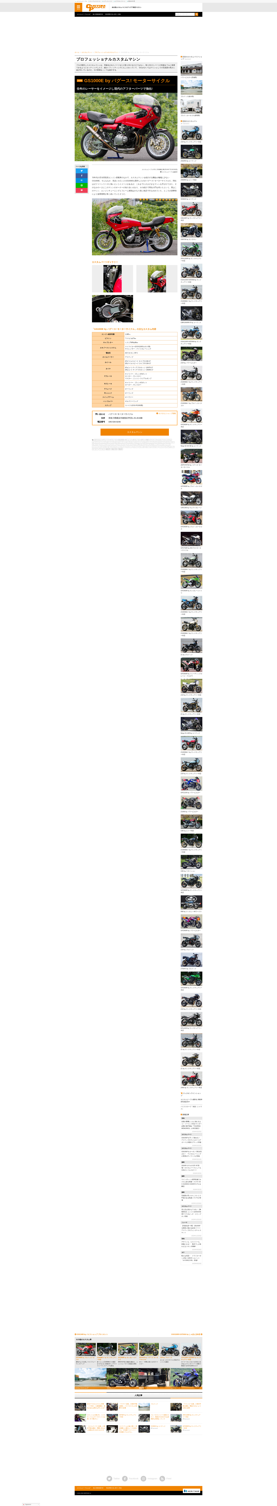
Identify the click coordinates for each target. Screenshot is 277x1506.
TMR (147, 440)
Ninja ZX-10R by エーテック (190, 733)
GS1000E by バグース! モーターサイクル (127, 80)
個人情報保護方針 (98, 14)
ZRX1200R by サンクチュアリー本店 (191, 260)
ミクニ (161, 447)
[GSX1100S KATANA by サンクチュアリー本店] (191, 271)
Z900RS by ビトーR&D (188, 180)
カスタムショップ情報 (167, 413)
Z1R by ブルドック (187, 949)
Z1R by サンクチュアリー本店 (191, 142)
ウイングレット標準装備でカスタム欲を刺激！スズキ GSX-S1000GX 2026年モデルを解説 (191, 1183)
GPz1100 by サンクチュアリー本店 (191, 1029)
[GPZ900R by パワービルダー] (191, 921)
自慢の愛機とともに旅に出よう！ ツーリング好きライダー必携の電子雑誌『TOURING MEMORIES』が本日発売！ (191, 1125)
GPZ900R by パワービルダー (191, 930)
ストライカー (122, 444)
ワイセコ (102, 449)
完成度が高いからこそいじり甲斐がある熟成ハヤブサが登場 (191, 1198)
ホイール (148, 447)
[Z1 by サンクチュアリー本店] (191, 705)
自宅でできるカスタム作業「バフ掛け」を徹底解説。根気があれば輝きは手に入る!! (96, 1406)
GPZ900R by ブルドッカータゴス (191, 487)
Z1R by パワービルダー (189, 363)
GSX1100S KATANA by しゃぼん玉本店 (186, 1334)
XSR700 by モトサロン (188, 239)
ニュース (184, 1222)
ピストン (129, 447)
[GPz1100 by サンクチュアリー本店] (191, 1019)
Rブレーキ (136, 440)
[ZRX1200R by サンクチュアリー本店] (191, 249)
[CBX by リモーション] (191, 862)
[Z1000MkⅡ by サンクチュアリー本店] (191, 292)
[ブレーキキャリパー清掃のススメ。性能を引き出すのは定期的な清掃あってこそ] (144, 1418)
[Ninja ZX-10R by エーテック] (191, 724)
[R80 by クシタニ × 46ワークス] (191, 902)
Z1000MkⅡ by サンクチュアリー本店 (191, 302)
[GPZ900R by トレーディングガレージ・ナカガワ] (191, 665)
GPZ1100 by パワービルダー (190, 792)
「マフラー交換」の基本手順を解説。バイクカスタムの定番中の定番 (128, 1406)
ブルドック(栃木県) (187, 96)
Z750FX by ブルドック (188, 969)
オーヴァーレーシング (99, 442)
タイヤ (143, 444)
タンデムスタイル (95, 1)
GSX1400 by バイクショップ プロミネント (92, 1334)
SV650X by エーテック (188, 199)
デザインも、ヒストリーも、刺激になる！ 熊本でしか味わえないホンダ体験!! (191, 1244)
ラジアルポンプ (169, 447)
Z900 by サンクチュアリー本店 (191, 1087)
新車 (183, 1162)
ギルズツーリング (148, 442)
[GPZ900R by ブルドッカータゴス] (191, 477)
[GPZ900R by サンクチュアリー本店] (191, 415)
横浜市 (108, 449)
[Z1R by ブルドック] (191, 940)
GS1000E (121, 440)
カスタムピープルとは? (84, 14)
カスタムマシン (86, 52)
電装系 (120, 449)
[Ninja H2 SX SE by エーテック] (191, 437)
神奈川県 (114, 449)
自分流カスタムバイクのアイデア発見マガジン (126, 7)
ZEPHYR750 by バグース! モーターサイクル (191, 466)
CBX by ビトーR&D (187, 831)
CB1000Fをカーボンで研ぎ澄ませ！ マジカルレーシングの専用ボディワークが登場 (191, 1154)
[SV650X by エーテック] (191, 190)
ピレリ (135, 447)
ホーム (77, 52)
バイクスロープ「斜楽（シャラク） (191, 1108)
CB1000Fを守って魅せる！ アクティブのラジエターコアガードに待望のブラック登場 (191, 1140)
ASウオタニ (97, 440)
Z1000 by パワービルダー (189, 811)
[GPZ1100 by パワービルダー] (191, 783)
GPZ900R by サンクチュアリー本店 (191, 426)
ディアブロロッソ (151, 444)
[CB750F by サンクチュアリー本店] (112, 1418)
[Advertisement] (138, 35)
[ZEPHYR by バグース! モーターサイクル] (149, 1349)
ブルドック (154, 1404)
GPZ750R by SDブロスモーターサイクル (191, 549)
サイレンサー (170, 442)
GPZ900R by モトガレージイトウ (191, 592)
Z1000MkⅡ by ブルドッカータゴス (191, 404)
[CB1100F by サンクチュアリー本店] (191, 209)
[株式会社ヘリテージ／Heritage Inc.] (191, 1491)
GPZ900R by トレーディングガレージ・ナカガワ (191, 675)
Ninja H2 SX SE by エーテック (191, 446)
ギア (183, 1252)
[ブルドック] (144, 1407)
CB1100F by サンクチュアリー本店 (191, 219)
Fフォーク (106, 440)
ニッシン (95, 447)
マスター (155, 447)
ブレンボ (141, 447)
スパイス (130, 444)
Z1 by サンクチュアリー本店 (190, 714)
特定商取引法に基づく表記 (113, 14)
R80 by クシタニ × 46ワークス (191, 911)
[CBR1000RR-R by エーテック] (191, 313)
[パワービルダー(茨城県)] (191, 68)
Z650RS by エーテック (188, 161)
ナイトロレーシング (164, 444)
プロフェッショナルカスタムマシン (106, 52)
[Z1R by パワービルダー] (191, 354)
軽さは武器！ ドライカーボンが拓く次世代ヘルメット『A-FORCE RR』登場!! (191, 1258)
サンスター (96, 444)
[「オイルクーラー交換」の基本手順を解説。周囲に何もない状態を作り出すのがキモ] (80, 1429)
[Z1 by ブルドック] (191, 645)
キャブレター (130, 442)
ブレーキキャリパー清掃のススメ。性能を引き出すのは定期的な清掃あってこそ (160, 1417)
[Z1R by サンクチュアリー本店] (191, 133)
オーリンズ (110, 442)
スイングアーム (105, 444)
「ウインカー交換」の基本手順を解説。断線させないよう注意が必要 (192, 1406)
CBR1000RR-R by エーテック (191, 322)
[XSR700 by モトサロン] (191, 230)
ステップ (114, 444)
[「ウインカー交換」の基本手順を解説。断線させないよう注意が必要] (176, 1407)
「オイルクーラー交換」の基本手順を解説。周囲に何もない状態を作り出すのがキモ (96, 1428)
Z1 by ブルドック (187, 654)
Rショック (129, 440)
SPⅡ (142, 440)
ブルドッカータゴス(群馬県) (190, 115)
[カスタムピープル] (95, 7)
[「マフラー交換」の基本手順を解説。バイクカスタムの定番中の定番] (112, 1407)
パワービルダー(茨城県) (189, 77)
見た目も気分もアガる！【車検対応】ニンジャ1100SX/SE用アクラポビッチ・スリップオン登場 (191, 1213)
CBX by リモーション (188, 871)
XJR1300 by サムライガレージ (191, 507)
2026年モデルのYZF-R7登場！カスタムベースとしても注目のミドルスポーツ (191, 1168)
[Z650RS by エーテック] (191, 152)
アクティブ (153, 440)
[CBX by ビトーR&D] (191, 822)
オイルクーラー (119, 442)
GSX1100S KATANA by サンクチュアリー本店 (191, 281)
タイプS (136, 444)
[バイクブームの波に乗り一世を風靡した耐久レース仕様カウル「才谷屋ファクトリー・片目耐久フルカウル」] (112, 1429)
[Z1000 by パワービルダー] (191, 802)
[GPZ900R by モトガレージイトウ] (191, 582)
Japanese (28, 1504)
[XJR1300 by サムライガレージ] (191, 498)
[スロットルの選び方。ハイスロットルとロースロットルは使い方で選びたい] (80, 1418)
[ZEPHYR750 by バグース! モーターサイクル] (191, 456)
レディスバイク (107, 1)
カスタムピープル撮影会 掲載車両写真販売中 (191, 1101)
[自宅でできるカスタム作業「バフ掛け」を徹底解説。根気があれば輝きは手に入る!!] (80, 1407)
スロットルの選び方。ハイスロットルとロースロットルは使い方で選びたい (96, 1417)
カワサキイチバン (120, 1)
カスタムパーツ (187, 1134)
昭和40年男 (131, 1)
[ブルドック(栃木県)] (191, 87)
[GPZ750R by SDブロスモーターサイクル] (191, 539)
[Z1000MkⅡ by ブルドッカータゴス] (191, 394)
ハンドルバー (121, 447)
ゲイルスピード (160, 442)
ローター (95, 449)
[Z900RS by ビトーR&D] (191, 171)
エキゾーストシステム (164, 440)
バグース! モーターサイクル (107, 447)
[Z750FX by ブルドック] (191, 960)
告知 (183, 1118)
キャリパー (138, 442)
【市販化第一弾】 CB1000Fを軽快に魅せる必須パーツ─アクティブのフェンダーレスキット (191, 1229)
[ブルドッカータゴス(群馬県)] (191, 106)
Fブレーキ (114, 440)
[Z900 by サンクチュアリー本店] (191, 1078)
